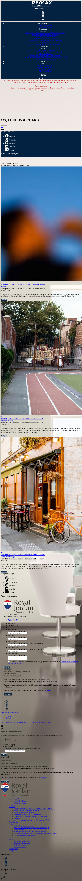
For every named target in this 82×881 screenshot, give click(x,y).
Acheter (43, 31)
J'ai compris (7, 694)
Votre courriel (12, 641)
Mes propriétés (43, 23)
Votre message (13, 653)
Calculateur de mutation (45, 67)
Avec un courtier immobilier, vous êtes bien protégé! (45, 44)
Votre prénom (12, 629)
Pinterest (12, 143)
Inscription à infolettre (12, 741)
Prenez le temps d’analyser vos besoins (45, 35)
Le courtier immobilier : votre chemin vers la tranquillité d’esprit (45, 58)
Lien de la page (13, 625)
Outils (43, 63)
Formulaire (11, 623)
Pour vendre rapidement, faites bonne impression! (45, 56)
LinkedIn (12, 147)
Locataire (45, 42)
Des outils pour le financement (45, 37)
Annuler (4, 156)
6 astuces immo (44, 6)
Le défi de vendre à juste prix (45, 50)
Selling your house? (45, 54)
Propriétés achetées (45, 25)
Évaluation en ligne (45, 69)
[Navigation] (31, 4)
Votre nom (11, 635)
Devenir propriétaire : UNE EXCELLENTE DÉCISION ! (45, 33)
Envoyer (6, 667)
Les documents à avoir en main (45, 59)
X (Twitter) (13, 140)
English (34, 6)
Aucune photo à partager (9, 154)
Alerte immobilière (45, 71)
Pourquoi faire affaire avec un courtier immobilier (45, 40)
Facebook (12, 136)
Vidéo (43, 61)
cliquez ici (47, 690)
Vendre (43, 48)
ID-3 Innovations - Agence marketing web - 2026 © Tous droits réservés (25, 722)
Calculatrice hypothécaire (45, 65)
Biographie (43, 29)
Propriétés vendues (45, 27)
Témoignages (43, 46)
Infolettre (8, 739)
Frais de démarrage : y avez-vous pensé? (45, 38)
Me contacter (43, 73)
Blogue (43, 75)
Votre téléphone (13, 647)
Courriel (12, 150)
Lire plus (4, 300)
